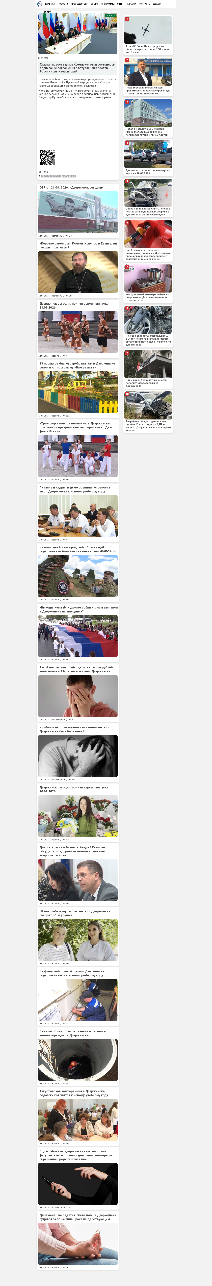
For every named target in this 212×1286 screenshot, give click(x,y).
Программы (57, 236)
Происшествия (58, 720)
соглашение (69, 176)
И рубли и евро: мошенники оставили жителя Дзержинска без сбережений (74, 729)
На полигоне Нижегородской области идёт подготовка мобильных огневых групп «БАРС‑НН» (77, 549)
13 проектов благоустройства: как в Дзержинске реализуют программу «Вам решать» (77, 365)
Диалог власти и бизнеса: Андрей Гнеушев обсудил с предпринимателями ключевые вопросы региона (72, 851)
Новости (110, 15)
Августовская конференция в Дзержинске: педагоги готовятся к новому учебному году (73, 1093)
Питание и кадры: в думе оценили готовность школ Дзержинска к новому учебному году (74, 489)
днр (44, 176)
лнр (50, 176)
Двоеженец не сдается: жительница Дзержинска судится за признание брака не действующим (77, 1217)
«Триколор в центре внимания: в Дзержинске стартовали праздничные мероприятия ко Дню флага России (75, 427)
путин (57, 176)
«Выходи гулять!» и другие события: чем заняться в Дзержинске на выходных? (78, 609)
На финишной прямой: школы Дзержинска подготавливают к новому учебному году (71, 973)
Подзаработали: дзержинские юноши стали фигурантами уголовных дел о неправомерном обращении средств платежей (75, 1155)
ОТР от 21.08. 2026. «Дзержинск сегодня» (71, 187)
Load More (78, 1276)
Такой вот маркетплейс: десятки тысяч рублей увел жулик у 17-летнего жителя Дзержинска (76, 669)
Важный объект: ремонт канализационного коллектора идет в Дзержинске (72, 1033)
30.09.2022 (43, 58)
